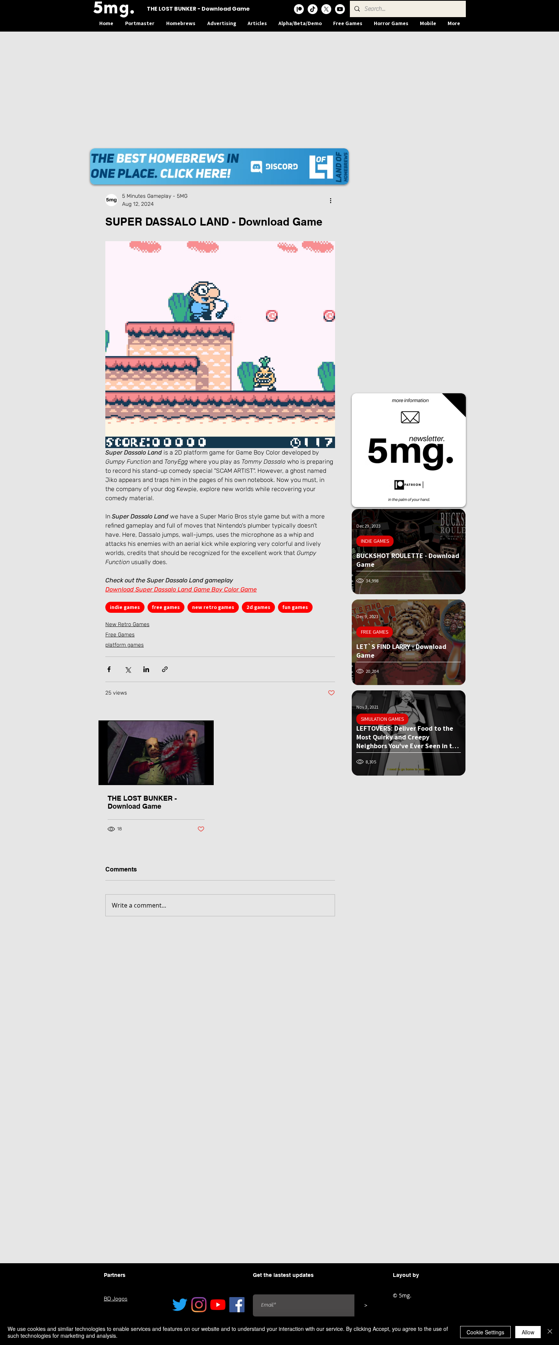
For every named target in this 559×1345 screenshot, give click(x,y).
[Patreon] (299, 9)
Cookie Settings (485, 1332)
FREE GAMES (374, 631)
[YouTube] (218, 1304)
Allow (528, 1332)
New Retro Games (127, 624)
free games (166, 607)
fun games (295, 607)
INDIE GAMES (375, 540)
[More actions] (330, 200)
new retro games (213, 607)
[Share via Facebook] (109, 669)
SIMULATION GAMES (382, 718)
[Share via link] (164, 669)
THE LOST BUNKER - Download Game (142, 802)
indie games (125, 607)
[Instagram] (198, 1304)
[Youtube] (340, 9)
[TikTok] (313, 9)
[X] (326, 9)
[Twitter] (179, 1304)
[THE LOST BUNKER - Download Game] (156, 752)
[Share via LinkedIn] (146, 669)
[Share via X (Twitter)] (127, 669)
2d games (258, 607)
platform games (124, 645)
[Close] (549, 1332)
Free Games (120, 634)
